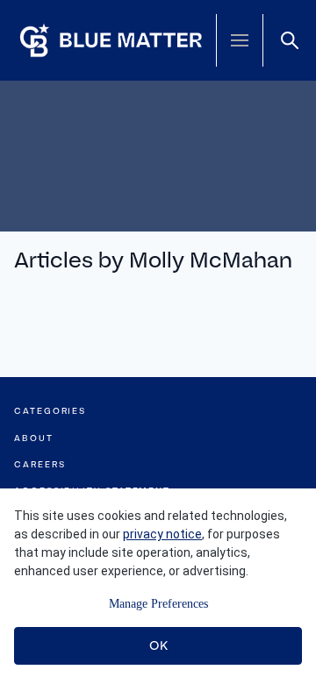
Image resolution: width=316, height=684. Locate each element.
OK (158, 645)
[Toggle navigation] (239, 40)
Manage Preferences (158, 603)
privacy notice (162, 534)
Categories (50, 411)
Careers (39, 464)
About (34, 438)
